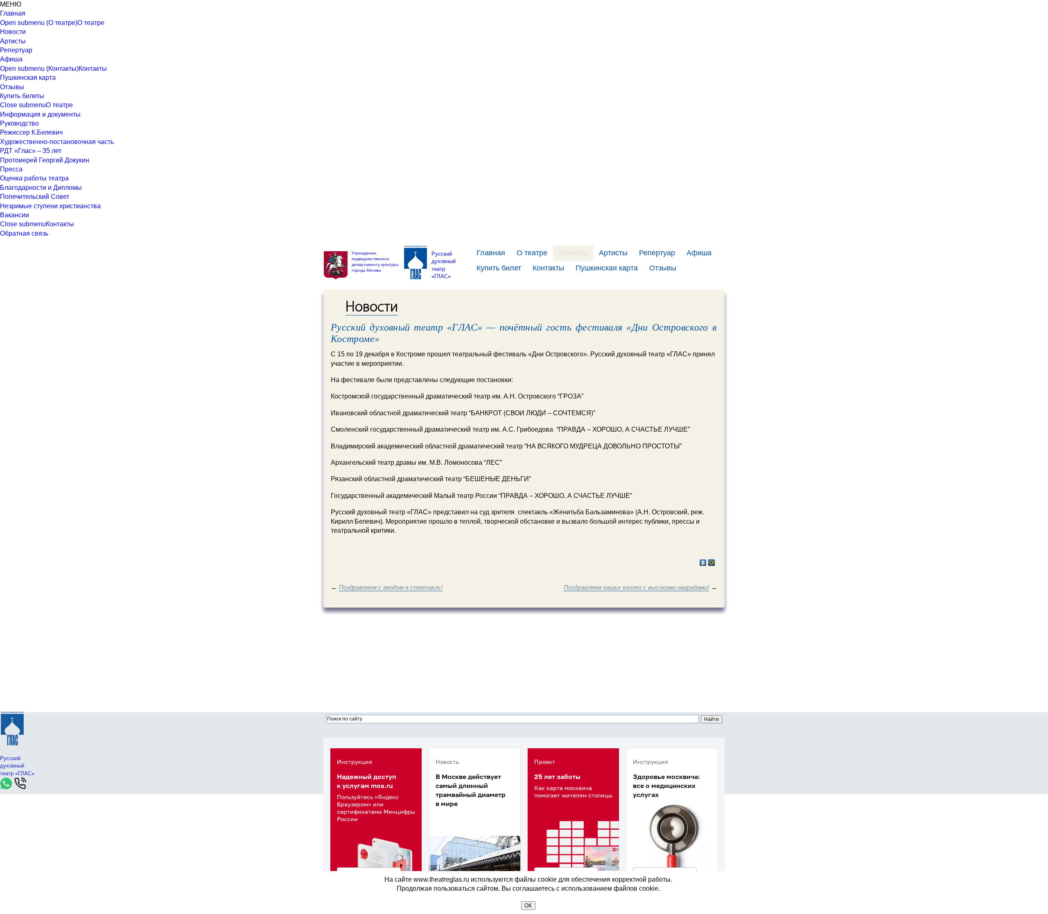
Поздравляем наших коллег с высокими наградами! (636, 587)
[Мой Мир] (711, 562)
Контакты (93, 68)
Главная (12, 13)
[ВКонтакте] (703, 562)
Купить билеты (22, 95)
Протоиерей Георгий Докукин (44, 160)
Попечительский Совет (34, 196)
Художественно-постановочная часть (57, 141)
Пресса (11, 169)
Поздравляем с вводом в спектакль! (391, 587)
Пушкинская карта (28, 77)
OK (528, 906)
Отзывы (12, 86)
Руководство (19, 123)
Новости (13, 31)
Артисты (13, 41)
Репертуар (16, 50)
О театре (90, 22)
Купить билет (499, 268)
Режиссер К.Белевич (31, 132)
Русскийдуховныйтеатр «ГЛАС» (443, 265)
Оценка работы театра (34, 178)
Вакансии (14, 215)
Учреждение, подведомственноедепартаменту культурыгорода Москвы (375, 261)
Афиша (11, 59)
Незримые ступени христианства (50, 206)
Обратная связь (24, 233)
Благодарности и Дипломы (41, 187)
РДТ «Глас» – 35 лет (30, 150)
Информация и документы (40, 114)
